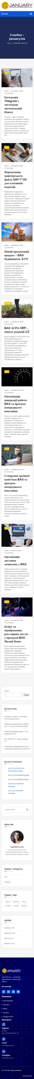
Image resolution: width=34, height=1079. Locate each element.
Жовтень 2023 (9, 928)
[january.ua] (17, 5)
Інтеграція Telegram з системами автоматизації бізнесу (13, 104)
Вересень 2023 (9, 933)
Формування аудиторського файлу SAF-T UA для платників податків (15, 179)
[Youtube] (18, 991)
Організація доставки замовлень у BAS (15, 560)
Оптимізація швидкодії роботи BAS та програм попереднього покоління (15, 404)
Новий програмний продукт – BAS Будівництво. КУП (16, 255)
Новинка (8, 226)
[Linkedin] (13, 991)
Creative (8, 906)
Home (9, 43)
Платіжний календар (15, 771)
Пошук (6, 691)
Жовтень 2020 (9, 943)
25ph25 (11, 784)
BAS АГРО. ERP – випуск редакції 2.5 (16, 330)
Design (16, 906)
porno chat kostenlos (15, 768)
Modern (24, 906)
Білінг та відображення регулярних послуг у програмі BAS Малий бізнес (16, 634)
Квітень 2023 (9, 938)
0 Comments (8, 93)
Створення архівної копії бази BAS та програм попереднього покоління (17, 483)
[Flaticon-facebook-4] (3, 991)
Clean (24, 901)
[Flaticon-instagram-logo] (8, 991)
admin (6, 91)
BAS (7, 72)
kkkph (10, 775)
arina (9, 779)
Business (16, 901)
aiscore (10, 791)
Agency (7, 901)
